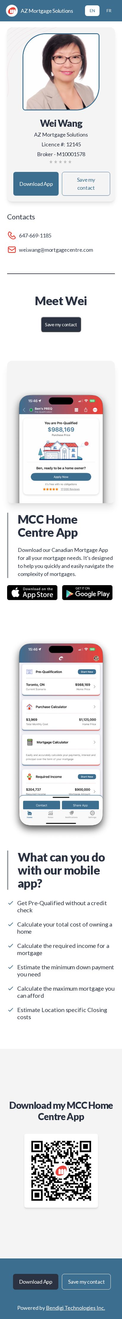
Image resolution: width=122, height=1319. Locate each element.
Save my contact (86, 183)
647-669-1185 (35, 235)
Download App (36, 183)
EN (92, 10)
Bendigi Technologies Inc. (75, 1307)
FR (109, 10)
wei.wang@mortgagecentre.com (56, 249)
